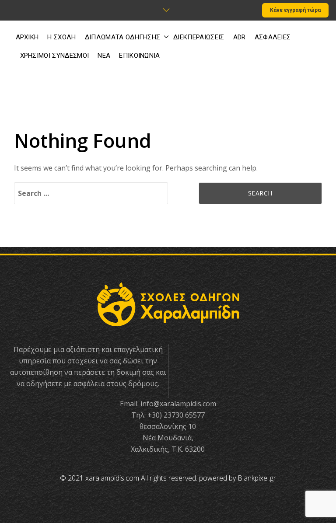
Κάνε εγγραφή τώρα (295, 10)
